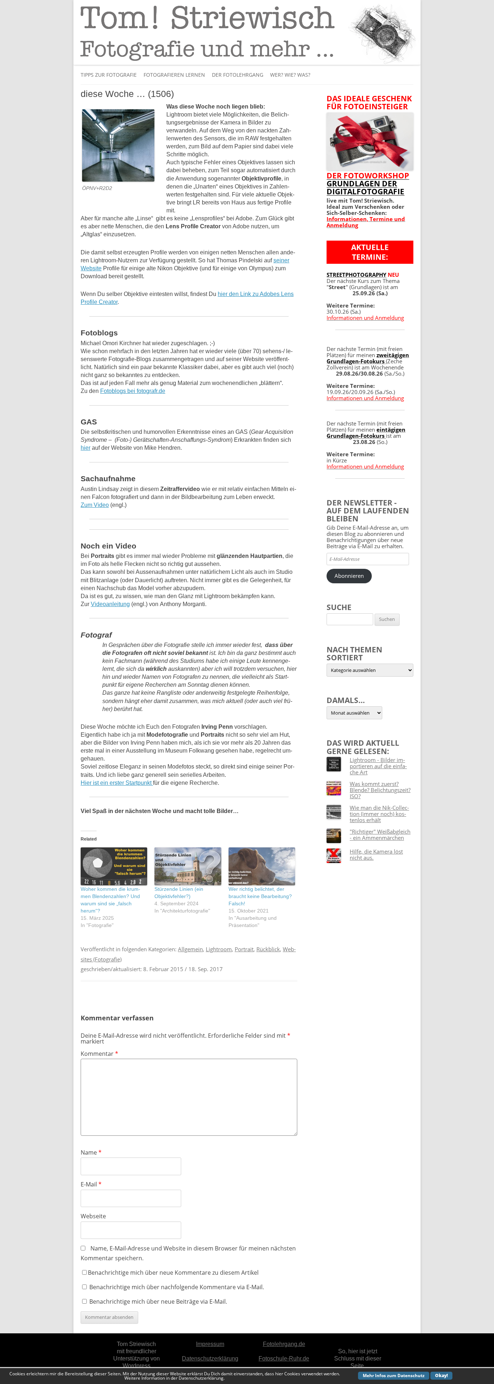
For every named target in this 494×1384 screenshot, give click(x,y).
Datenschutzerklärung (210, 1358)
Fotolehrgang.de (284, 1344)
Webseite (93, 1216)
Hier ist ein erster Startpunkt (117, 783)
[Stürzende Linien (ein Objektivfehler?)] (187, 866)
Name (91, 1152)
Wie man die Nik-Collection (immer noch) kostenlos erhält (379, 814)
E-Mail (91, 1184)
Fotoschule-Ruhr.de (284, 1358)
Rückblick (268, 949)
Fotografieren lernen (174, 74)
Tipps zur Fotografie (109, 74)
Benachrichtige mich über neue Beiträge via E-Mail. (158, 1301)
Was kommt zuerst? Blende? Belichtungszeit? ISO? (380, 790)
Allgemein (190, 949)
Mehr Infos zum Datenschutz (394, 1375)
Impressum (210, 1344)
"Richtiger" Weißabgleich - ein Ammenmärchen (380, 834)
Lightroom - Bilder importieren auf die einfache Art (378, 766)
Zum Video (95, 505)
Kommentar (99, 1054)
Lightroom (219, 949)
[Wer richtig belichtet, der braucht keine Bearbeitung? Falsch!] (262, 866)
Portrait (244, 949)
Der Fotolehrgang (237, 74)
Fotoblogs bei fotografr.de (132, 391)
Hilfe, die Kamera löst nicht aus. (376, 854)
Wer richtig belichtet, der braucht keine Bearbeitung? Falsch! (260, 896)
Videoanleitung (110, 604)
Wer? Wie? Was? (290, 74)
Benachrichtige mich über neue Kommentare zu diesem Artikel (173, 1273)
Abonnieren (349, 575)
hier (85, 448)
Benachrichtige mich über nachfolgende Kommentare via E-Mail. (176, 1287)
